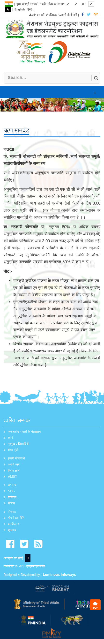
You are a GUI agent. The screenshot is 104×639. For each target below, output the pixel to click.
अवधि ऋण (14, 464)
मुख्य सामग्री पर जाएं (26, 4)
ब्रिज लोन (13, 470)
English (20, 9)
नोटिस (11, 503)
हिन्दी (29, 9)
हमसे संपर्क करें (69, 15)
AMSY (12, 476)
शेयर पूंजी (13, 450)
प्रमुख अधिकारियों (18, 444)
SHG (11, 491)
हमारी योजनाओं (16, 458)
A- (68, 4)
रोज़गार (12, 512)
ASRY (12, 485)
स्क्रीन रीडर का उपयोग (52, 4)
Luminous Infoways (59, 574)
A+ (84, 4)
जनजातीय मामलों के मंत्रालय (24, 431)
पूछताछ (12, 530)
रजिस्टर (52, 15)
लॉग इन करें (37, 15)
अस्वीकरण (14, 524)
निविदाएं (12, 497)
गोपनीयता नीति (16, 518)
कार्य (10, 438)
